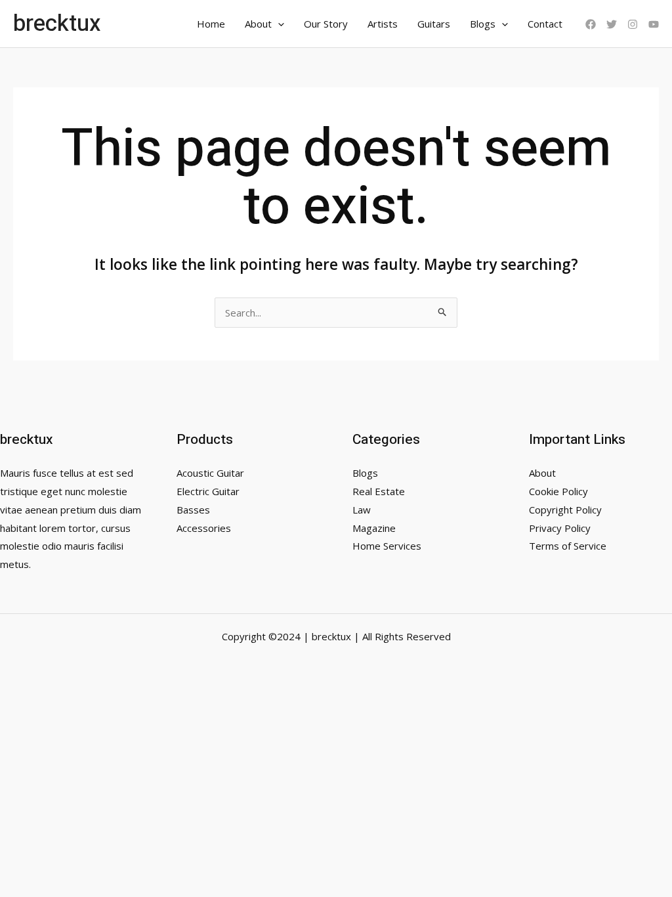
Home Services (386, 545)
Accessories (204, 528)
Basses (193, 509)
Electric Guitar (208, 491)
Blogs (482, 23)
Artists (383, 23)
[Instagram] (632, 24)
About (258, 23)
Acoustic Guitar (210, 472)
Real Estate (378, 491)
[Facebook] (590, 24)
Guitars (433, 23)
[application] (278, 24)
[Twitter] (611, 24)
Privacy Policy (560, 528)
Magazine (374, 528)
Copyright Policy (565, 509)
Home (211, 23)
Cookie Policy (558, 491)
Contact (545, 23)
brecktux (57, 24)
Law (361, 509)
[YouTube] (653, 24)
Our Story (326, 23)
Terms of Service (567, 545)
